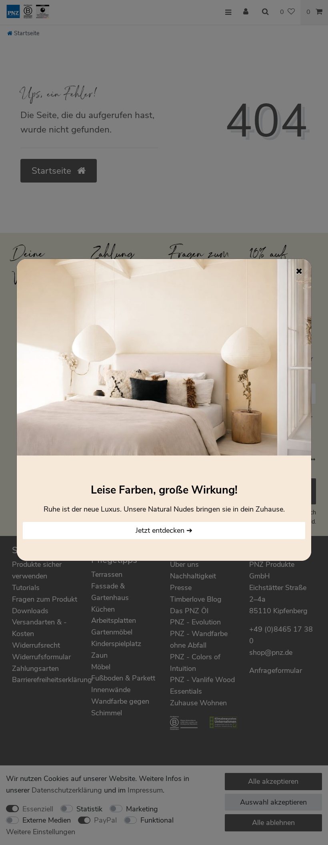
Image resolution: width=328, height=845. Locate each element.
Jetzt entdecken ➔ (164, 530)
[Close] (299, 271)
